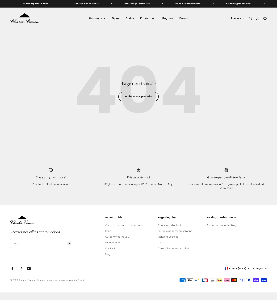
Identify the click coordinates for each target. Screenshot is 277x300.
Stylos (130, 18)
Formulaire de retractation (173, 248)
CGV (160, 242)
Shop (108, 231)
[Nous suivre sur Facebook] (12, 268)
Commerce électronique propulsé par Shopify (60, 280)
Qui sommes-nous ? (117, 236)
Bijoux (115, 18)
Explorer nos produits (138, 96)
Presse (183, 18)
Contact (110, 248)
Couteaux (95, 18)
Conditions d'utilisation (171, 225)
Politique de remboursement (175, 231)
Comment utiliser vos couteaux (123, 225)
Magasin (167, 18)
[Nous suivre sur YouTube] (29, 268)
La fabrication (113, 242)
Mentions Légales (168, 236)
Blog (107, 254)
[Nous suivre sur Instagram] (20, 268)
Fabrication (147, 18)
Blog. (234, 225)
